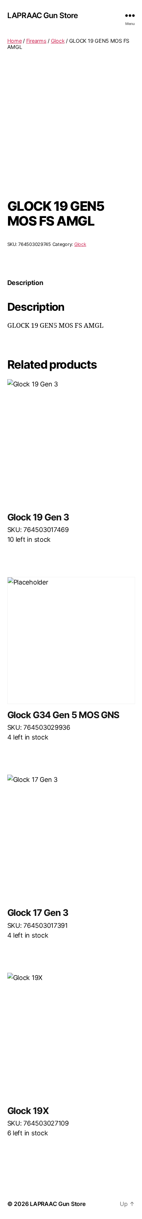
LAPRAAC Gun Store (42, 15)
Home (14, 41)
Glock (58, 41)
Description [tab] (25, 282)
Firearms (36, 41)
